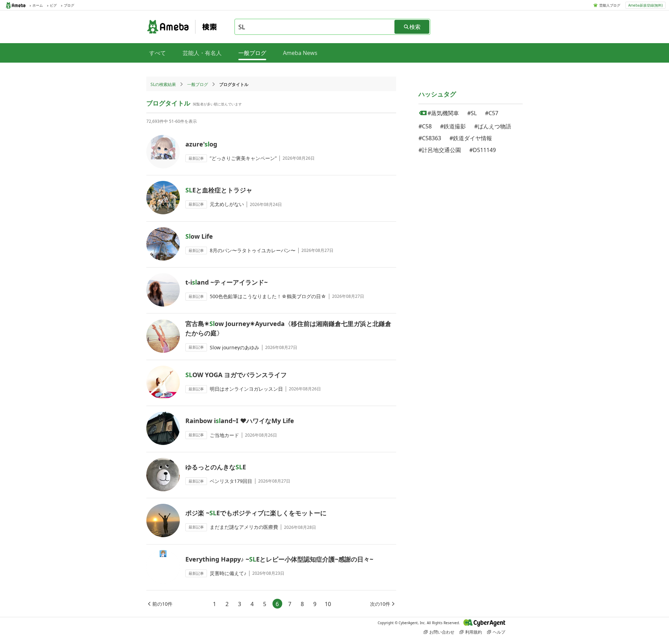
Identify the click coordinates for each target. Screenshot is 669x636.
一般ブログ (197, 84)
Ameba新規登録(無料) (645, 5)
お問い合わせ (441, 632)
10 (328, 604)
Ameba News (300, 53)
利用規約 (473, 632)
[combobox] (315, 27)
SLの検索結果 (163, 84)
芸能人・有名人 (202, 53)
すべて (157, 53)
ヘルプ (499, 632)
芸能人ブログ (609, 5)
